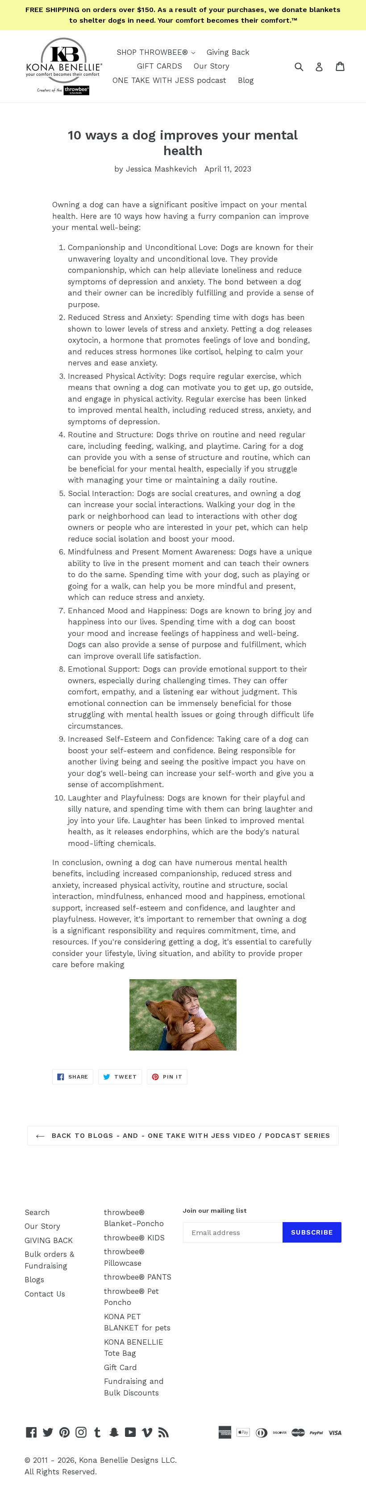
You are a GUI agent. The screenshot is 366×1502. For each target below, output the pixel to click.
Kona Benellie (103, 1460)
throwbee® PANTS (137, 1276)
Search (37, 1212)
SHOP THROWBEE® (158, 52)
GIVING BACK (49, 1240)
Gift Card (120, 1367)
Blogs (34, 1279)
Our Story (211, 66)
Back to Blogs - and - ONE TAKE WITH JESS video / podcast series (190, 1136)
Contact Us (45, 1293)
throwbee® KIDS (134, 1237)
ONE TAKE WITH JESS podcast (169, 80)
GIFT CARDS (159, 66)
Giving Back (228, 52)
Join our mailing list (214, 1210)
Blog (246, 80)
